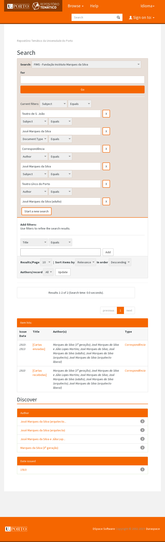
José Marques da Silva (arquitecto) (42, 430)
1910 (23, 470)
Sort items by (65, 262)
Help (94, 5)
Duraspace (153, 529)
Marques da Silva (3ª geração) (39, 448)
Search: (25, 64)
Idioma (146, 5)
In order (102, 262)
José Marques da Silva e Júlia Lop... (42, 439)
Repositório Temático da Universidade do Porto (45, 41)
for (22, 72)
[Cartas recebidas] (40, 373)
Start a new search (36, 211)
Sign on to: (142, 17)
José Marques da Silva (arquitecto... (43, 421)
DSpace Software (104, 529)
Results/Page (30, 262)
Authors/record (31, 272)
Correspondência (135, 345)
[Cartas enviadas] (39, 347)
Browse (74, 5)
